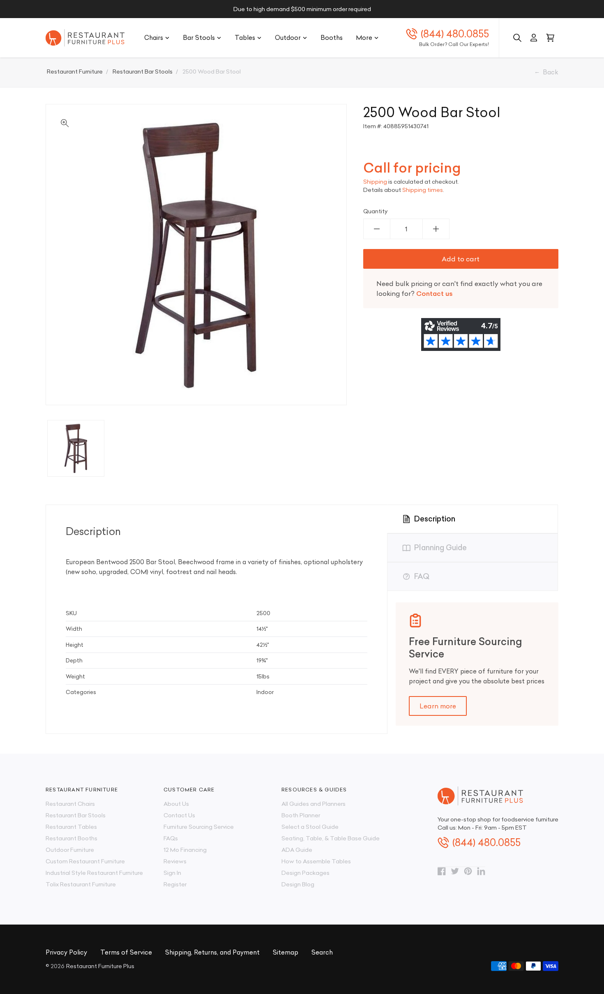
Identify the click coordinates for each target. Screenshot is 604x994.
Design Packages (305, 872)
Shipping (375, 181)
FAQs (171, 838)
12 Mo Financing (185, 849)
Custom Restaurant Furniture (85, 861)
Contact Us (179, 815)
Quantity (375, 211)
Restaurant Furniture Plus (100, 966)
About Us (176, 803)
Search (322, 952)
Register (175, 884)
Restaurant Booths (71, 838)
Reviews (175, 861)
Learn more (438, 706)
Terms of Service (126, 952)
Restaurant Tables (71, 826)
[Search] (517, 38)
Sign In (172, 872)
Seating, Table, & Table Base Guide (330, 838)
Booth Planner (300, 815)
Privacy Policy (66, 952)
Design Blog (297, 884)
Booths (331, 38)
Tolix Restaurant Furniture (81, 884)
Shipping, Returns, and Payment (212, 952)
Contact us (434, 293)
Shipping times (422, 190)
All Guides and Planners (313, 803)
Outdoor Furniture (70, 849)
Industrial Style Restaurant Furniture (94, 872)
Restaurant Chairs (70, 803)
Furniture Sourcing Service (199, 826)
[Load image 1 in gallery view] (75, 448)
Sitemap (285, 952)
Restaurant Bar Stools (76, 815)
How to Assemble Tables (316, 861)
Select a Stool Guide (310, 826)
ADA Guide (296, 849)
